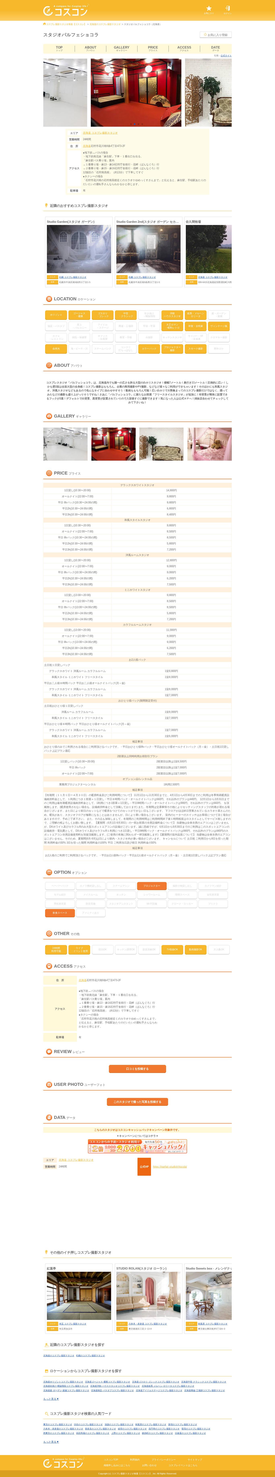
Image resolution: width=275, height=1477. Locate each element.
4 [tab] (143, 124)
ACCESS (184, 49)
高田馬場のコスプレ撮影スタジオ (92, 1433)
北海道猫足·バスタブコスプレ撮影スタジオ (112, 1390)
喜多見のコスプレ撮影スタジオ (100, 1428)
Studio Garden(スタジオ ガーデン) (70, 221)
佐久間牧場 (193, 221)
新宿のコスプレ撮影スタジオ (182, 1424)
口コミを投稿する (137, 1068)
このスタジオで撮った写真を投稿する (137, 1101)
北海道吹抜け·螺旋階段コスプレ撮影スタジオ (65, 1386)
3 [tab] (139, 124)
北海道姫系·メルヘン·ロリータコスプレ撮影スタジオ (168, 1386)
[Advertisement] (137, 1213)
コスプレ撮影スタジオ (100, 132)
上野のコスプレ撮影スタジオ (125, 1433)
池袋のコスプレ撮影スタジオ (119, 1424)
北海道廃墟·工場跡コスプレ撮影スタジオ (204, 1390)
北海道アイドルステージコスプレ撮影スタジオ (159, 1390)
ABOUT (90, 49)
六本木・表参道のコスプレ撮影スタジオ (63, 1428)
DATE (215, 49)
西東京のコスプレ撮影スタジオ (58, 1433)
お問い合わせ (149, 1465)
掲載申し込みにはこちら (117, 1465)
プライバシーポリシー (164, 1459)
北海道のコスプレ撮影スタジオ (105, 24)
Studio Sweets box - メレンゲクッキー (212, 1268)
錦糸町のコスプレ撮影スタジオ (157, 1433)
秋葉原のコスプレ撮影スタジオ (150, 1424)
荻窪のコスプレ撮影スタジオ (196, 1428)
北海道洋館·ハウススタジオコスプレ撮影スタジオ (115, 1386)
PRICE (153, 49)
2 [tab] (136, 124)
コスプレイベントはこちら (183, 1465)
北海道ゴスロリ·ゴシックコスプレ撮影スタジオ (155, 1382)
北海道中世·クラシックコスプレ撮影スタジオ (203, 1382)
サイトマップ (195, 1459)
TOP (59, 49)
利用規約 (135, 1459)
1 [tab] (132, 124)
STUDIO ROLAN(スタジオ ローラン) (141, 1268)
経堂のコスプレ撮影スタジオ (132, 1428)
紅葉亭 (51, 1268)
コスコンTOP (111, 1459)
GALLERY (121, 49)
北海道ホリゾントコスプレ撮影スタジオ (63, 1382)
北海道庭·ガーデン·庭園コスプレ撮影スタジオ (66, 1390)
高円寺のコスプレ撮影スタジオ (164, 1428)
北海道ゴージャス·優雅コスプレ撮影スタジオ (107, 1382)
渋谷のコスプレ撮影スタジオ (88, 1424)
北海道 (87, 145)
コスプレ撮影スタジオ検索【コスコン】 (66, 24)
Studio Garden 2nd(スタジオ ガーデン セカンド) (148, 221)
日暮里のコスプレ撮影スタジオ (190, 1433)
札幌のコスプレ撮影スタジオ (90, 1355)
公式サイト (226, 55)
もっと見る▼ (51, 1398)
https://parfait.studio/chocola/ (170, 1166)
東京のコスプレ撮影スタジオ (57, 1424)
